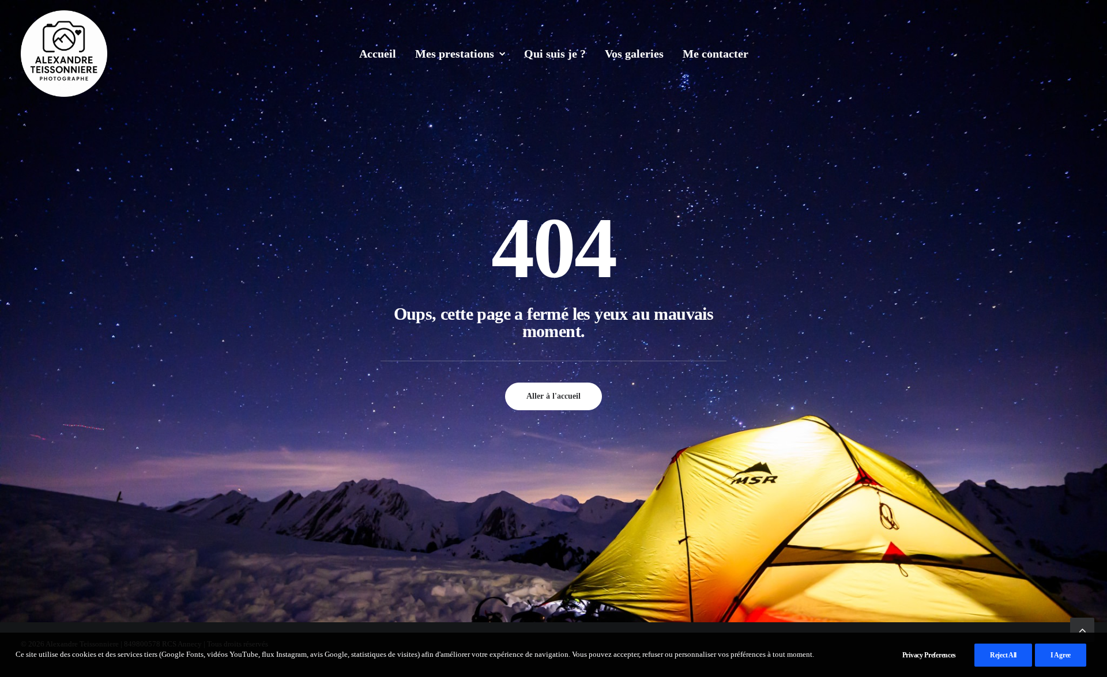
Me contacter (715, 53)
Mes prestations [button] (454, 53)
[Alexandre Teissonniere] (64, 53)
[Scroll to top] (1082, 628)
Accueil (377, 53)
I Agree (1060, 655)
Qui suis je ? (555, 53)
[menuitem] (377, 53)
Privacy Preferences (929, 655)
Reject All (1003, 655)
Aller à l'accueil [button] (553, 396)
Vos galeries (634, 53)
